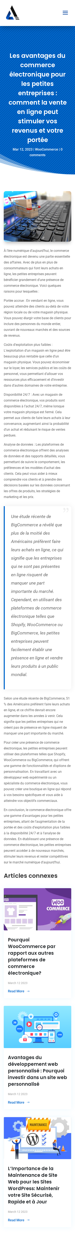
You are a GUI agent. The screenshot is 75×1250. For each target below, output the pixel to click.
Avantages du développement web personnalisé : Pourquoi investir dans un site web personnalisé (37, 1070)
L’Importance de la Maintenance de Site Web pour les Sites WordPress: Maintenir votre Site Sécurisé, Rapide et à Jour (34, 1185)
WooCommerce (46, 149)
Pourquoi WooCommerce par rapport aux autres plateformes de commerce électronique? (32, 956)
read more (16, 991)
